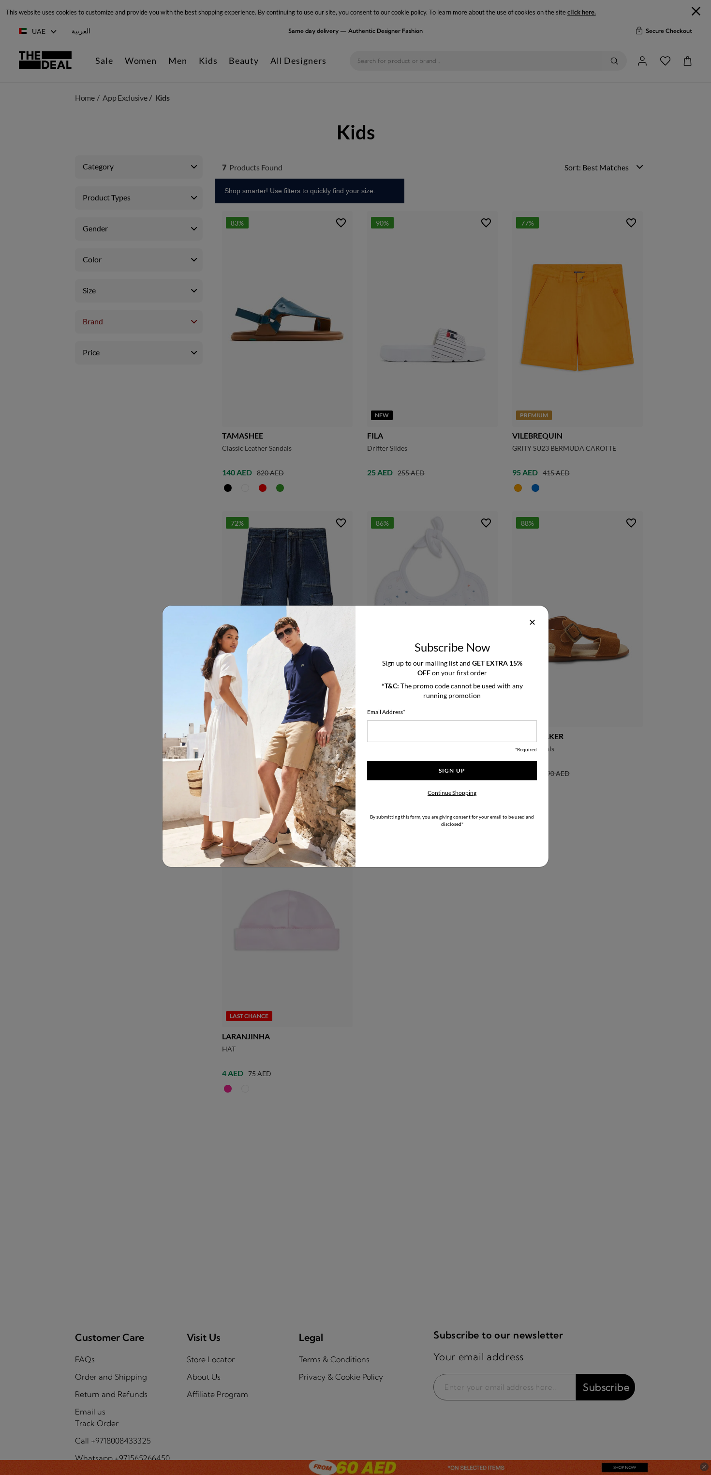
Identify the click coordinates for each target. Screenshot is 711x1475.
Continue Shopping (452, 792)
